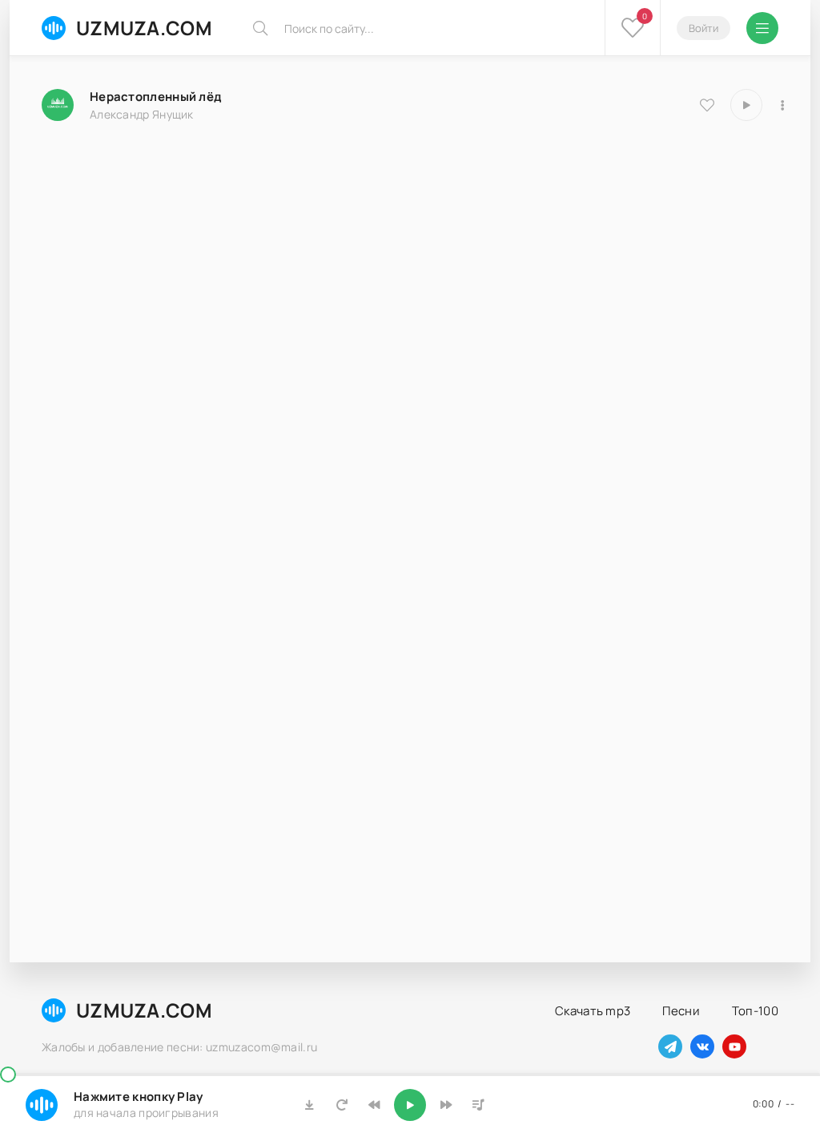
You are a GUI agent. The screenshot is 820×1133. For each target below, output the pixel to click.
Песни (681, 1010)
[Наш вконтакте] (702, 1046)
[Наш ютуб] (734, 1046)
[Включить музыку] (410, 1105)
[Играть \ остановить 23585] (746, 105)
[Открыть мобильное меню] (762, 28)
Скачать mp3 (592, 1010)
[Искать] (260, 28)
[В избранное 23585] (707, 105)
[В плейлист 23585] (782, 105)
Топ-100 (755, 1010)
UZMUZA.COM (144, 27)
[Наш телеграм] (670, 1046)
